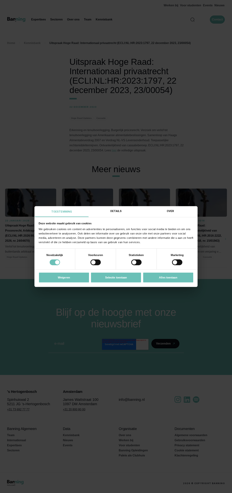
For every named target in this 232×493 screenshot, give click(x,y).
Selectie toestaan (116, 277)
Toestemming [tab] (61, 211)
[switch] (95, 262)
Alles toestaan (168, 277)
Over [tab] (170, 211)
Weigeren (64, 277)
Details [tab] (116, 211)
